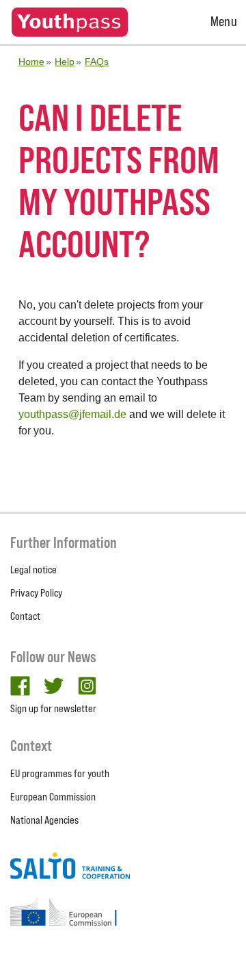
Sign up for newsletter (53, 708)
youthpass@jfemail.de (72, 414)
